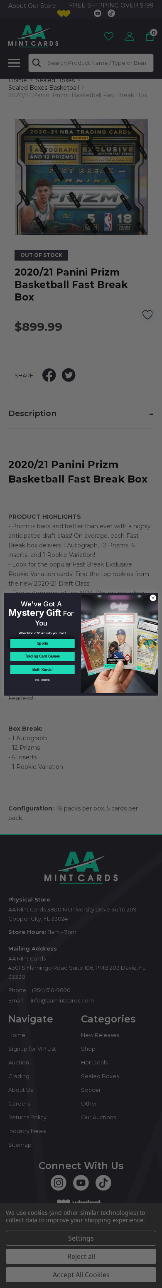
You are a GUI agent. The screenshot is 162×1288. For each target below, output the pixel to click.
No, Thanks (42, 679)
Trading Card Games (42, 656)
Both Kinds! (42, 669)
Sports (42, 643)
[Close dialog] (153, 597)
